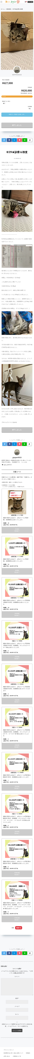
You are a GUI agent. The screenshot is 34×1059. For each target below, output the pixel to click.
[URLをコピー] (30, 140)
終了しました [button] (17, 125)
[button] (17, 114)
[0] (25, 2)
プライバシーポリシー (9, 1050)
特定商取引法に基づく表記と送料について (13, 1053)
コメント (17, 976)
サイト (17, 1014)
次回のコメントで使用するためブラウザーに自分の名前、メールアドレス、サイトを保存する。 (17, 1025)
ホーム (3, 9)
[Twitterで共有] (4, 140)
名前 (17, 998)
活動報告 (8, 9)
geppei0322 (17, 457)
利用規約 (28, 1053)
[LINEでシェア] (24, 140)
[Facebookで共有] (9, 140)
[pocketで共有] (19, 140)
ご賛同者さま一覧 (17, 1056)
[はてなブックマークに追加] (14, 140)
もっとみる (24, 462)
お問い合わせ (7, 1056)
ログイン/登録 (30, 1)
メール (17, 1006)
